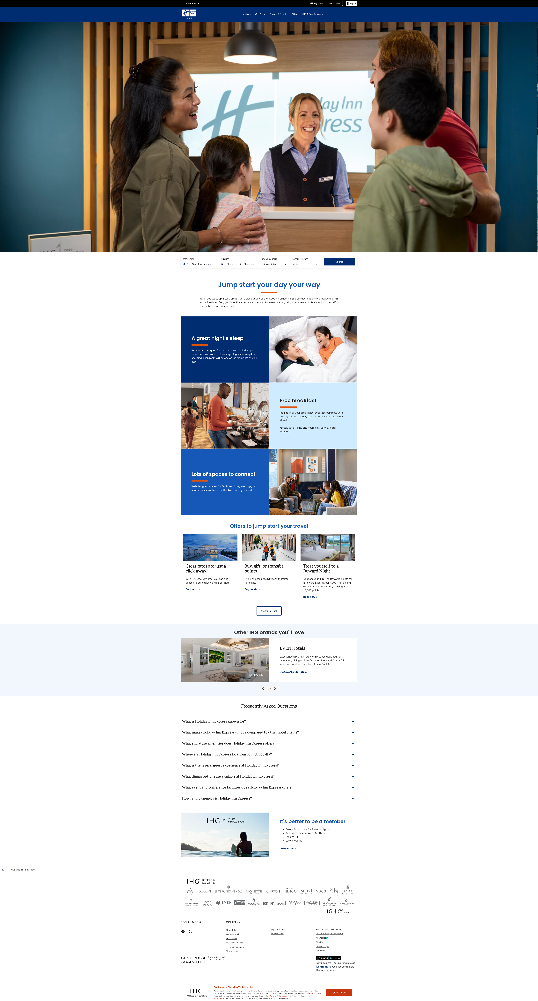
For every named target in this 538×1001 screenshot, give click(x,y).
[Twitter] (190, 931)
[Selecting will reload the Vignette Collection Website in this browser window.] (254, 891)
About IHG (231, 930)
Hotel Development (235, 947)
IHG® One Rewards (312, 14)
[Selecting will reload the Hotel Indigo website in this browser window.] (289, 891)
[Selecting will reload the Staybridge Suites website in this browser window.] (312, 903)
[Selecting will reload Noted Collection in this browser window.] (306, 891)
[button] (351, 3)
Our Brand (260, 14)
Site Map (320, 942)
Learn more (323, 966)
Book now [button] (192, 589)
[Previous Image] (263, 688)
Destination (188, 259)
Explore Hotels (278, 929)
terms (310, 993)
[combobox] (200, 264)
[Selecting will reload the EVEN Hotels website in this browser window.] (223, 903)
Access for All (232, 934)
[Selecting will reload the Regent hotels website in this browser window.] (205, 891)
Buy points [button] (251, 589)
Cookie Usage (322, 946)
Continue (339, 992)
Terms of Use (277, 933)
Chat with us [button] (193, 3)
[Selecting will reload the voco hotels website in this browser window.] (321, 891)
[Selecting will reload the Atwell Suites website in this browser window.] (295, 903)
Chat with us (232, 951)
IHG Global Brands (234, 942)
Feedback (320, 950)
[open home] (4, 870)
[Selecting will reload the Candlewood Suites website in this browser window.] (346, 903)
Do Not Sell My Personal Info (329, 933)
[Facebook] (183, 931)
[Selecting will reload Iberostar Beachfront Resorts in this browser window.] (192, 903)
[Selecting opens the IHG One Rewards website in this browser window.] (336, 911)
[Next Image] (274, 688)
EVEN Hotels (292, 649)
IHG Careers (231, 938)
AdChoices (321, 938)
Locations (246, 14)
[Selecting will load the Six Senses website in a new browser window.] (190, 891)
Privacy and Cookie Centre (328, 929)
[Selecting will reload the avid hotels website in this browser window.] (281, 903)
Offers (294, 14)
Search (339, 261)
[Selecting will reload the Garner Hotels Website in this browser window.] (268, 903)
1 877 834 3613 (216, 959)
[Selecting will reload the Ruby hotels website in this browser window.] (334, 891)
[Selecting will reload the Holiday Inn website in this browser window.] (254, 903)
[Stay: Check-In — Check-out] (238, 264)
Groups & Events (278, 14)
